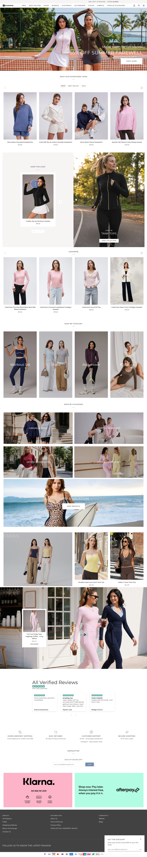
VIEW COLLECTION (109, 240)
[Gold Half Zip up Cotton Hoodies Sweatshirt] (55, 116)
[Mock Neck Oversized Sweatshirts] (20, 116)
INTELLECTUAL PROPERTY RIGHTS (64, 828)
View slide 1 (33, 231)
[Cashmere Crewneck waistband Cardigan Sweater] (55, 281)
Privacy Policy (56, 825)
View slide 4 (37, 231)
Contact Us (6, 832)
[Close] (141, 838)
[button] (24, 5)
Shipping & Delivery (9, 825)
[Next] (142, 88)
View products (73, 506)
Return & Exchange (9, 828)
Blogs (101, 822)
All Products (7, 819)
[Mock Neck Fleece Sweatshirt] (91, 116)
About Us (54, 819)
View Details (34, 644)
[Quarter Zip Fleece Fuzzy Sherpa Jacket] (127, 116)
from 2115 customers (39, 688)
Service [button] (5, 815)
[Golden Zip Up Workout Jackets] (38, 196)
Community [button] (103, 815)
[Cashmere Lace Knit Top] (91, 281)
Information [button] (56, 815)
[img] (74, 686)
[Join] (138, 849)
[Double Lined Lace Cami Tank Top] (91, 556)
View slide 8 (42, 231)
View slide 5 (38, 231)
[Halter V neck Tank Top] (127, 556)
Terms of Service (57, 822)
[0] (70, 634)
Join (90, 764)
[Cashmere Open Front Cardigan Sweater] (127, 281)
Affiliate (101, 819)
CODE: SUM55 (131, 61)
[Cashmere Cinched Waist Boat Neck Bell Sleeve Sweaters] (20, 281)
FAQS (4, 822)
